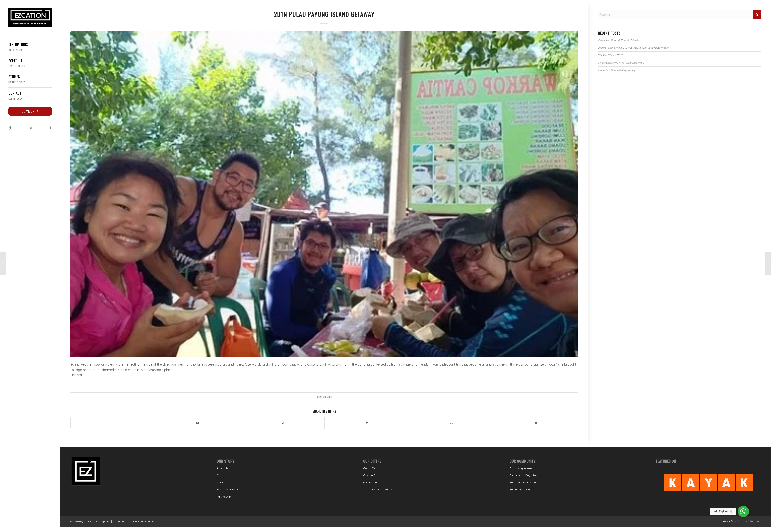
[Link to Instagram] (30, 128)
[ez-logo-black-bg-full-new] (30, 17)
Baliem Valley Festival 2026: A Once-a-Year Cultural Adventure (633, 47)
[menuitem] (30, 47)
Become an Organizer (524, 475)
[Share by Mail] (536, 423)
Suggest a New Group (523, 482)
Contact (222, 475)
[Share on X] (197, 423)
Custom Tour (371, 475)
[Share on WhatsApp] (282, 423)
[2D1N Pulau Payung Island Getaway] (324, 194)
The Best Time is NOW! (611, 55)
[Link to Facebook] (50, 128)
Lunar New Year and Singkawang (616, 70)
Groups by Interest (521, 468)
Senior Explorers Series (377, 489)
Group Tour (370, 468)
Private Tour (370, 482)
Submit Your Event (521, 489)
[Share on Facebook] (113, 423)
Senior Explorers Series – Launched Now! (621, 62)
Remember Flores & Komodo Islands (618, 40)
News (220, 482)
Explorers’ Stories (227, 489)
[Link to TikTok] (10, 128)
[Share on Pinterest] (367, 423)
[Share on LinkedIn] (451, 423)
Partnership (224, 496)
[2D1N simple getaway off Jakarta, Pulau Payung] (3, 263)
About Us (222, 468)
